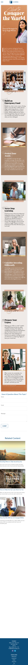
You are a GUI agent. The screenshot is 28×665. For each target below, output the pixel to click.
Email (2, 405)
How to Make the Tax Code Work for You (12, 489)
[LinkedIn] (15, 651)
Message (3, 413)
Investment (14, 658)
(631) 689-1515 (15, 642)
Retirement (14, 656)
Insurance (14, 661)
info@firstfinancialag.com (14, 648)
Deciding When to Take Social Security (11, 461)
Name (2, 397)
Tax (14, 663)
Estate (14, 660)
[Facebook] (13, 651)
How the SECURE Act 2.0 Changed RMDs (12, 518)
